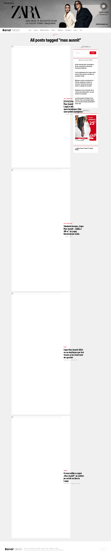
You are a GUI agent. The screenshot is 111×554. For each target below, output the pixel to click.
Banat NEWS (66, 360)
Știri (30, 30)
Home (25, 548)
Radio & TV (33, 548)
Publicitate (51, 548)
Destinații (68, 30)
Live (29, 548)
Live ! (81, 30)
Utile (47, 548)
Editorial (38, 548)
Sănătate (60, 30)
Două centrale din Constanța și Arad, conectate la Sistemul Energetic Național (84, 66)
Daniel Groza (66, 483)
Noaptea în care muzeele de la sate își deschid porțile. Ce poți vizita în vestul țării (84, 92)
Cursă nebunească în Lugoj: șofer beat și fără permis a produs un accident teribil (85, 74)
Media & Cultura (44, 30)
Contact (56, 548)
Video (75, 30)
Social (35, 30)
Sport (53, 30)
